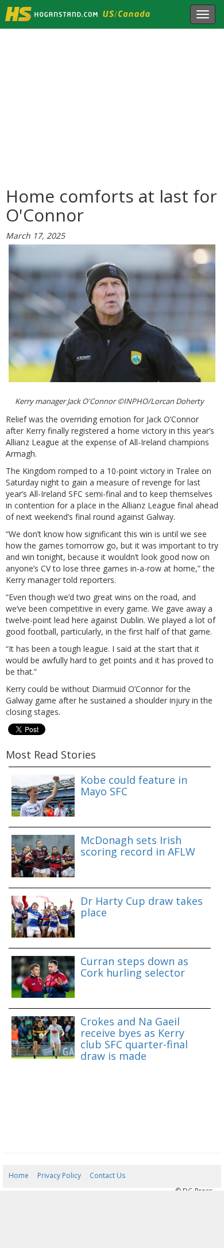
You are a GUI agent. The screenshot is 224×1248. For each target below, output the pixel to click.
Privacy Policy (59, 1175)
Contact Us (107, 1175)
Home (19, 1175)
